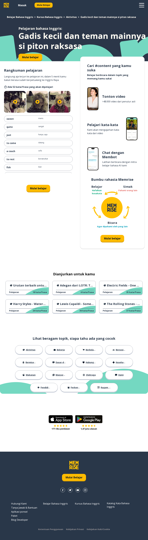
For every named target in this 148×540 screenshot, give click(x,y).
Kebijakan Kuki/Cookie (98, 529)
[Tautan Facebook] (62, 490)
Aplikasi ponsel (19, 511)
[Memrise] (6, 5)
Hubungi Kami (19, 503)
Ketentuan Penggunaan (50, 529)
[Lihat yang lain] (141, 5)
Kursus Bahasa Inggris (49, 17)
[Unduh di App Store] (61, 419)
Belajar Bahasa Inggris (20, 17)
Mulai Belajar (43, 5)
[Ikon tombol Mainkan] (15, 102)
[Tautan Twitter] (70, 490)
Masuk (22, 5)
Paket (14, 515)
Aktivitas (71, 17)
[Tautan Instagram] (85, 490)
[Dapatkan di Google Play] (88, 419)
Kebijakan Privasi (75, 529)
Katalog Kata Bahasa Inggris (118, 505)
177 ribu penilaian (61, 428)
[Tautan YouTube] (77, 490)
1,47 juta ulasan (89, 428)
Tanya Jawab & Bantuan (24, 507)
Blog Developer (19, 519)
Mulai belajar (38, 188)
